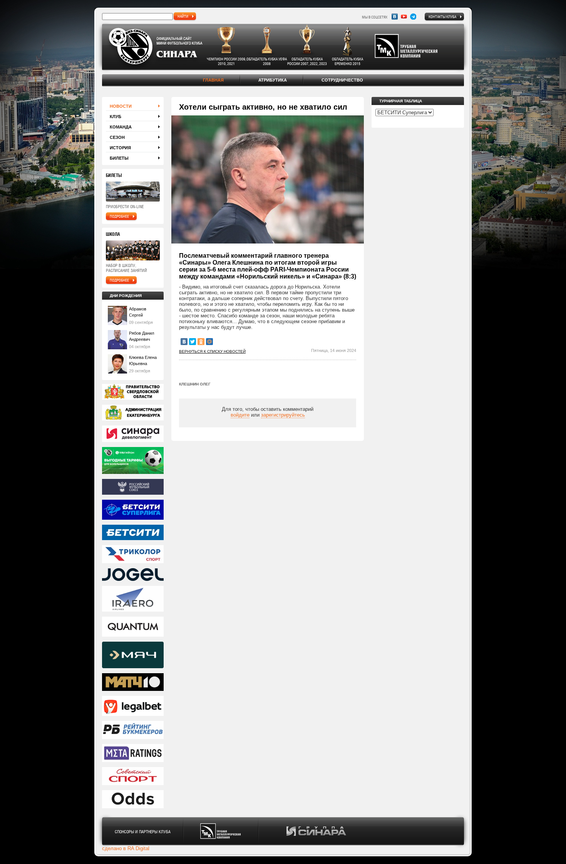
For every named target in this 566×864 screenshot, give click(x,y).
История (120, 147)
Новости (121, 106)
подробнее (119, 216)
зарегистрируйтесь (283, 415)
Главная (213, 80)
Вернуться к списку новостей (212, 351)
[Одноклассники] (201, 341)
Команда (121, 127)
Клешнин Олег (195, 384)
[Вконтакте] (395, 16)
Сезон (117, 137)
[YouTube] (404, 16)
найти (183, 16)
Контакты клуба (442, 16)
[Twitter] (192, 341)
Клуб (115, 116)
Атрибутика (272, 80)
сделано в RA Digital (125, 848)
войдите (240, 415)
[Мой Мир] (209, 341)
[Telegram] (413, 16)
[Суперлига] (133, 510)
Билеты (119, 158)
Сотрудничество (342, 80)
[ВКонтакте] (184, 341)
